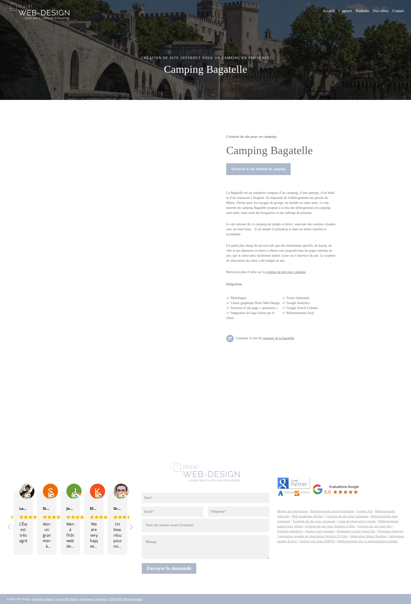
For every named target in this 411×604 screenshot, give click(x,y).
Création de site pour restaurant (347, 516)
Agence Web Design (66, 599)
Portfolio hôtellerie (290, 531)
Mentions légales (132, 599)
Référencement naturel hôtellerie (332, 511)
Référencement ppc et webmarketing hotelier (368, 541)
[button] (258, 169)
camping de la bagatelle (278, 338)
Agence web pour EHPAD (317, 541)
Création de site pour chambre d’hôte (330, 526)
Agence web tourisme (319, 531)
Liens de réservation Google (357, 521)
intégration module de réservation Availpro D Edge (312, 536)
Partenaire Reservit (390, 531)
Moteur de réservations (292, 511)
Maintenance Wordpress (93, 599)
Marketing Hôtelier (43, 599)
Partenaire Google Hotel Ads (355, 531)
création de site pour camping (286, 272)
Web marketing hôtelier (307, 516)
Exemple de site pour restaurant (314, 521)
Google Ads (364, 511)
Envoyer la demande (169, 568)
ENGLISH (115, 599)
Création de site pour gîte (374, 526)
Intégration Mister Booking (368, 536)
